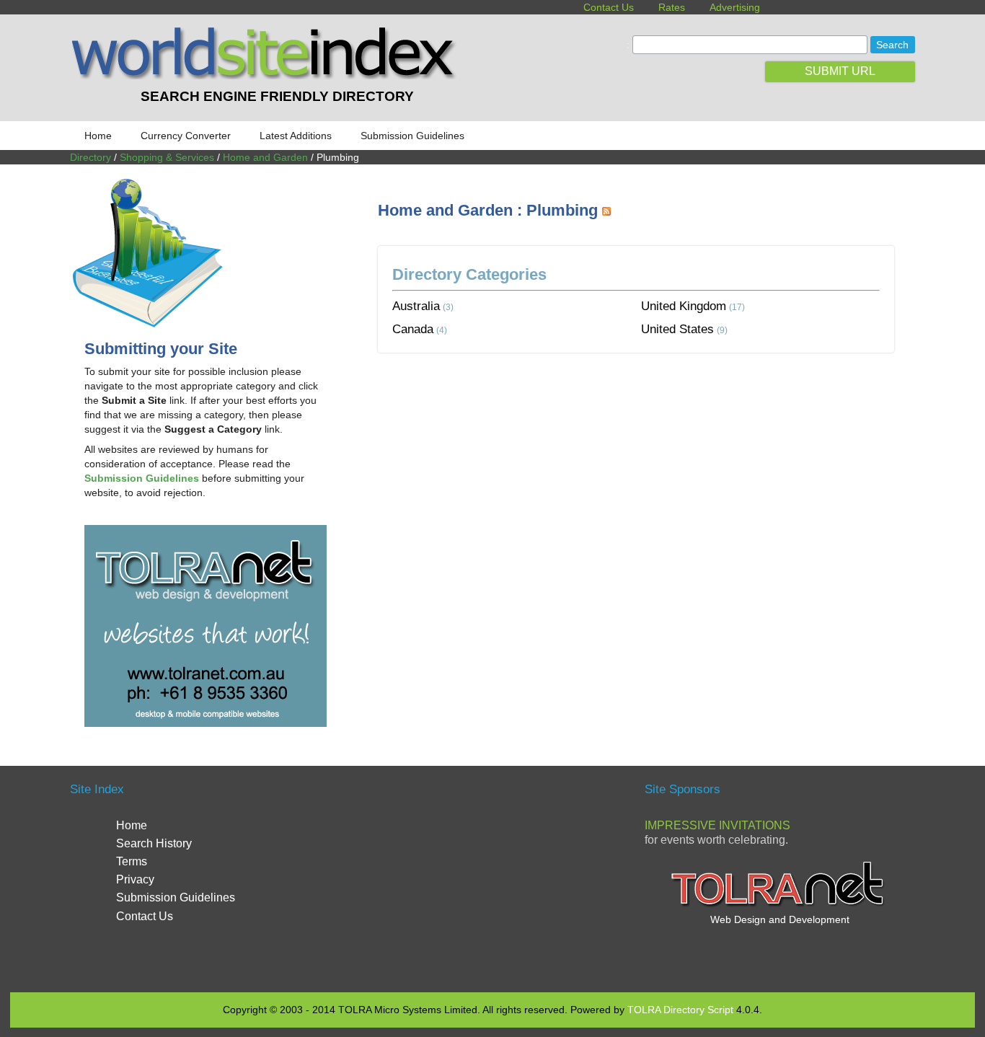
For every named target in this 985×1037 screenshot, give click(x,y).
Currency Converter (186, 135)
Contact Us (608, 7)
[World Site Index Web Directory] (267, 75)
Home (98, 135)
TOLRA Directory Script (680, 1009)
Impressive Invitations (717, 825)
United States (677, 329)
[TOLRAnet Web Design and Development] (779, 905)
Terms (131, 861)
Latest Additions (296, 135)
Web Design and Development (779, 919)
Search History (154, 843)
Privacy (135, 879)
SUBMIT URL (840, 71)
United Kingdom (683, 306)
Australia (416, 306)
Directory (90, 157)
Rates (671, 7)
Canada (412, 329)
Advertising (735, 7)
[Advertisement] (640, 406)
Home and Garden (265, 157)
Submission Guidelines (412, 135)
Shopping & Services (167, 157)
